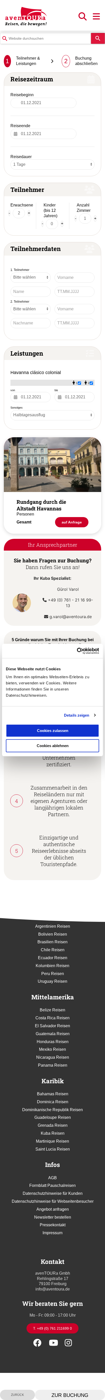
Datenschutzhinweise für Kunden (53, 1193)
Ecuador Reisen (52, 958)
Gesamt (24, 522)
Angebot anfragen (52, 1209)
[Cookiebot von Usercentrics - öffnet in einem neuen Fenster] (77, 651)
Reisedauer (21, 157)
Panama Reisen (52, 1065)
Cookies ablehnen (53, 745)
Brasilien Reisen (52, 942)
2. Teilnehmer (19, 301)
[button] (83, 18)
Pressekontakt (52, 1225)
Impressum (52, 1233)
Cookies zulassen (52, 730)
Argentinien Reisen (52, 926)
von (12, 390)
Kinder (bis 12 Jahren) (50, 210)
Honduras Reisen (53, 1042)
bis (56, 390)
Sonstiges (16, 407)
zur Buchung (69, 1395)
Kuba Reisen (52, 1133)
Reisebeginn (22, 95)
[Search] (98, 38)
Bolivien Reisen (52, 934)
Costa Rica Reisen (52, 1018)
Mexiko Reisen (52, 1049)
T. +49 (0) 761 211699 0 (52, 1328)
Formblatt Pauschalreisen (52, 1185)
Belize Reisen (52, 1010)
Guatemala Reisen (53, 1034)
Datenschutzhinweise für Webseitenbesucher (53, 1201)
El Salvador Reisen (52, 1026)
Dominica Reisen (52, 1102)
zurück (17, 1395)
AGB (52, 1178)
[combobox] (45, 38)
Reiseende (20, 126)
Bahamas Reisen (52, 1094)
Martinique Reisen (52, 1141)
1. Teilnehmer (19, 270)
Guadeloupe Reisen (52, 1117)
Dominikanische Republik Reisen (52, 1110)
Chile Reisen (52, 950)
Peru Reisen (52, 973)
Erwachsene (21, 205)
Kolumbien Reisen (52, 966)
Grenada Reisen (53, 1125)
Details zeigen (76, 715)
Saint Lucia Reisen (52, 1149)
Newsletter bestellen (52, 1217)
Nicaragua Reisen (52, 1057)
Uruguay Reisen (52, 981)
